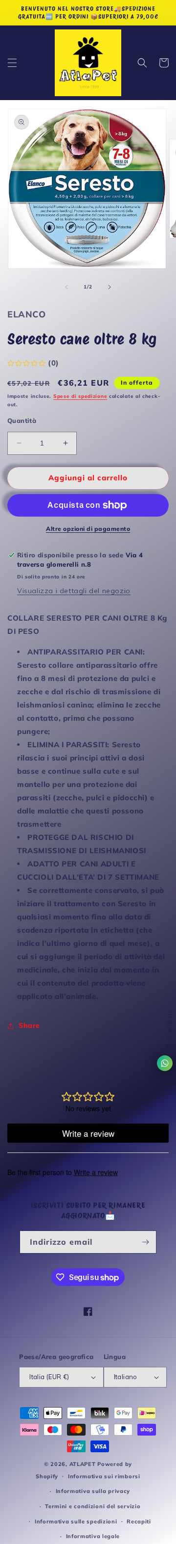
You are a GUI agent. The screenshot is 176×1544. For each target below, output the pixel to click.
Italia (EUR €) (49, 1377)
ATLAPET (82, 1464)
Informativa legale (93, 1536)
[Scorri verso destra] (109, 287)
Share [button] (29, 1025)
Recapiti (139, 1521)
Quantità (21, 420)
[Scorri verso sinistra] (66, 287)
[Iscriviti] (145, 1242)
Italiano (125, 1377)
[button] (12, 63)
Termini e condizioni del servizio (92, 1506)
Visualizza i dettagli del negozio (74, 590)
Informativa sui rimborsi (104, 1476)
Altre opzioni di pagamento (88, 528)
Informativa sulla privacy (93, 1491)
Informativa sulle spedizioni (76, 1521)
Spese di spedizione (80, 396)
